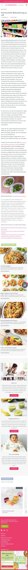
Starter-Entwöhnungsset (8, 511)
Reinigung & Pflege (5, 540)
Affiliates (3, 546)
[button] (2, 5)
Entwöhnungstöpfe (5, 218)
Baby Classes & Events (6, 537)
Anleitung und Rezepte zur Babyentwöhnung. (12, 238)
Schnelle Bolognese (6, 266)
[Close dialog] (26, 551)
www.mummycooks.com (14, 213)
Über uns (3, 533)
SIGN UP (5, 526)
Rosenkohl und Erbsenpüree (19, 196)
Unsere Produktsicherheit (7, 544)
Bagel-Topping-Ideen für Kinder (9, 293)
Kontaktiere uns (5, 549)
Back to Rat (4, 9)
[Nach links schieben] (23, 486)
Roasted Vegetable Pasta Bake (9, 320)
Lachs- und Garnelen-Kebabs (9, 347)
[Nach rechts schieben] (25, 486)
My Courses (21, 5)
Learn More (14, 395)
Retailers (3, 535)
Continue (7, 566)
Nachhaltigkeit (4, 542)
